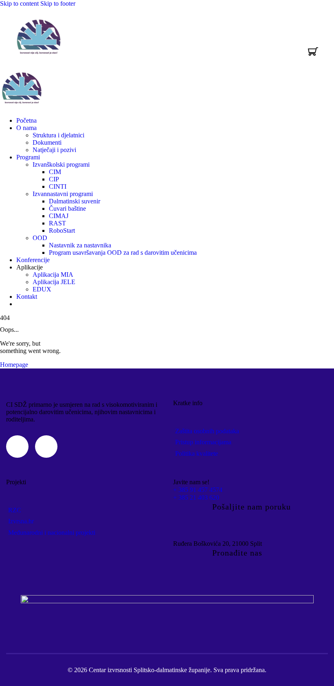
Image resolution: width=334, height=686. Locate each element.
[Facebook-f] (46, 446)
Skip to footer (57, 3)
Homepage (14, 364)
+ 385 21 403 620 (196, 497)
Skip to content (19, 3)
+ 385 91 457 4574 (197, 489)
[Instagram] (17, 446)
